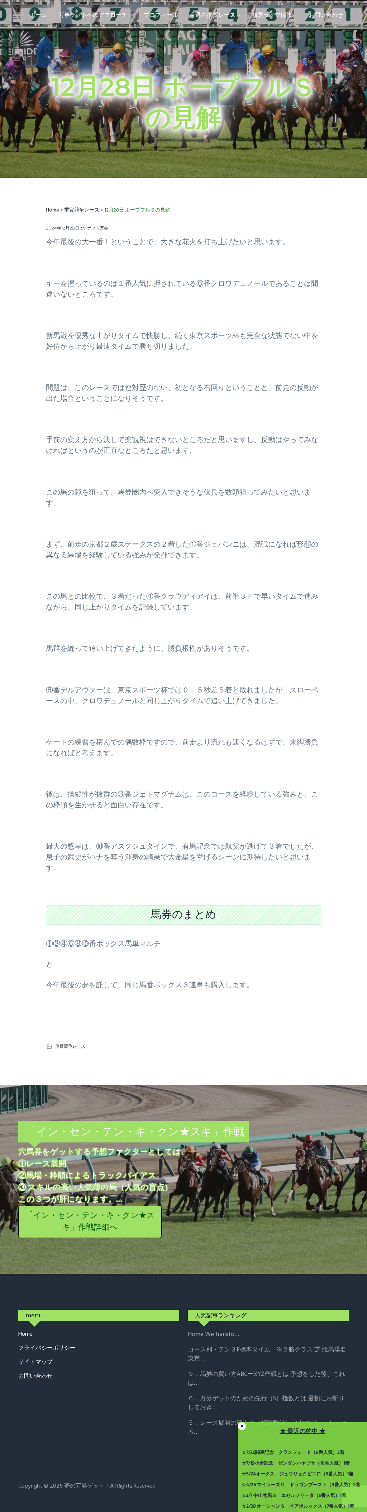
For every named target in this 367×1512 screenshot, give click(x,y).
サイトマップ (35, 1362)
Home (25, 1334)
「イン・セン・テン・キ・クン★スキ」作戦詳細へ (90, 1222)
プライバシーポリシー (47, 1348)
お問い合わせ (35, 1376)
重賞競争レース (70, 1046)
